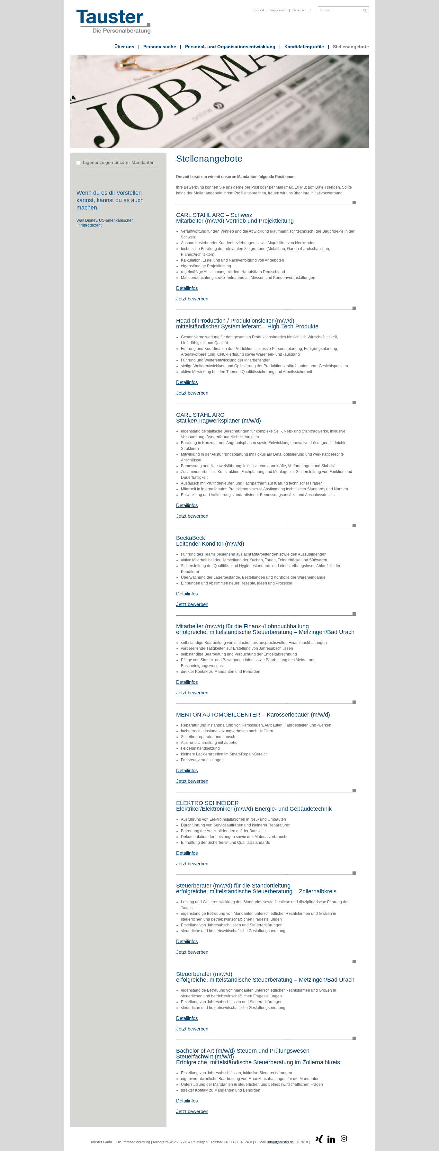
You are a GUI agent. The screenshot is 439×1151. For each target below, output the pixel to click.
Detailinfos (187, 288)
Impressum (278, 10)
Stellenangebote (348, 46)
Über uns (124, 46)
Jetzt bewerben (192, 298)
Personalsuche (157, 46)
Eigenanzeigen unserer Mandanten (119, 162)
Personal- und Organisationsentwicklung (227, 46)
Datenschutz (301, 10)
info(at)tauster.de (280, 1142)
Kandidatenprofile (301, 46)
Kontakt (258, 10)
